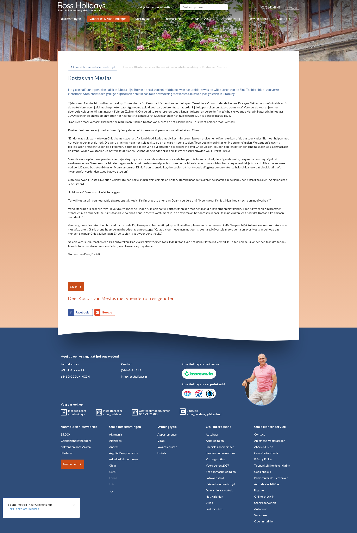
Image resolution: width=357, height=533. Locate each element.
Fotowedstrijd (215, 478)
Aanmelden (70, 464)
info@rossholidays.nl (134, 376)
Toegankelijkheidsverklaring (272, 465)
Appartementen (167, 434)
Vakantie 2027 (201, 18)
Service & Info (258, 18)
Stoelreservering (265, 502)
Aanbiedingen (215, 440)
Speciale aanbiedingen (220, 447)
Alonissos (115, 440)
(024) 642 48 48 (271, 7)
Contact (259, 434)
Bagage (259, 490)
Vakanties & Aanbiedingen (107, 18)
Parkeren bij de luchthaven (271, 478)
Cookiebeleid (262, 471)
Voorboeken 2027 (217, 465)
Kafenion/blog (230, 18)
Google (107, 312)
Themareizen (173, 18)
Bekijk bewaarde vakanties (155, 7)
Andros (114, 447)
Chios (73, 286)
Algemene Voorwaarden (269, 440)
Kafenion (162, 67)
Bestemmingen (70, 18)
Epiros (113, 478)
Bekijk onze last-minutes (23, 508)
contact (292, 7)
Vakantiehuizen (167, 447)
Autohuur (212, 434)
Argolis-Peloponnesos (123, 453)
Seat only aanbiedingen (221, 471)
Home (127, 67)
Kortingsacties (145, 18)
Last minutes (214, 509)
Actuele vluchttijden (267, 484)
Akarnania (115, 434)
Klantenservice (144, 67)
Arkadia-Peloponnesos (123, 459)
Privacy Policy (263, 459)
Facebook (82, 312)
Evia (111, 484)
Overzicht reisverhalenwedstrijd (94, 67)
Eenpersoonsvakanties (220, 453)
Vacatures (283, 18)
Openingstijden (264, 521)
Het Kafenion (214, 496)
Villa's (161, 440)
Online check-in (264, 496)
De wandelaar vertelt (219, 490)
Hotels (161, 453)
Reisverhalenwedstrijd (184, 67)
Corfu (113, 471)
